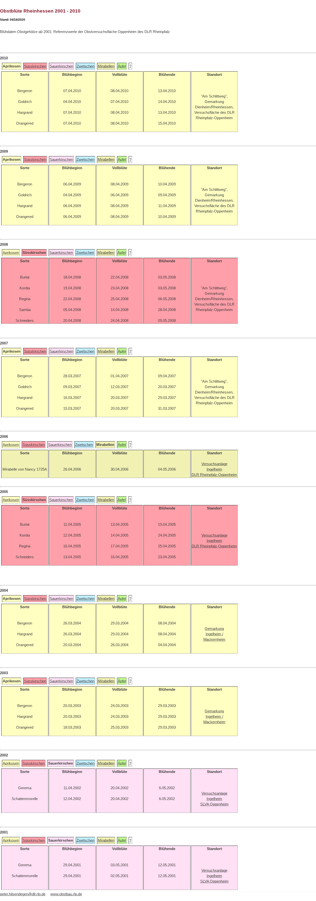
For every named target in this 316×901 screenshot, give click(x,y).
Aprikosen (11, 253)
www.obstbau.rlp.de (66, 894)
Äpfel (122, 66)
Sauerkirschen (61, 66)
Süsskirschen (35, 66)
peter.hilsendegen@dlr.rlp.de (22, 894)
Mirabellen (106, 66)
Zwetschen (85, 66)
